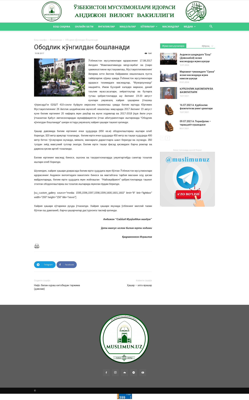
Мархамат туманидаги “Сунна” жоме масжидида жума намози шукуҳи (197, 75)
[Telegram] (133, 372)
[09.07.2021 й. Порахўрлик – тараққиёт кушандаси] (168, 125)
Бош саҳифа (61, 26)
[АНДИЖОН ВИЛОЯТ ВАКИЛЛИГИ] (124, 12)
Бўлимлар (148, 26)
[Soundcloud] (124, 372)
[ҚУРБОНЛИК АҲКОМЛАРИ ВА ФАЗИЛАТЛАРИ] (168, 93)
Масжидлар (170, 26)
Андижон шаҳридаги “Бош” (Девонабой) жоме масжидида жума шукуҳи (195, 58)
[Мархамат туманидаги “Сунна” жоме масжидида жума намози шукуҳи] (168, 76)
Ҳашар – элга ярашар (139, 285)
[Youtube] (142, 372)
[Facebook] (106, 372)
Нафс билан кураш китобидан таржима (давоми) (57, 287)
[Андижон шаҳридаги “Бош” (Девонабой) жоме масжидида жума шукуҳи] (168, 59)
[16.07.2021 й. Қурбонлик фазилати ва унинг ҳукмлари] (168, 109)
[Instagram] (115, 372)
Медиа (188, 26)
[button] (211, 26)
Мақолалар (128, 26)
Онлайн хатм (84, 26)
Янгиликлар (106, 26)
